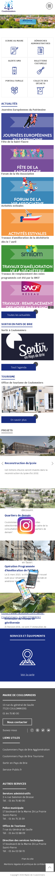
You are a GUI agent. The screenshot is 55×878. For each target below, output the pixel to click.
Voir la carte (27, 674)
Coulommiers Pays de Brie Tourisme (23, 756)
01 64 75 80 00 (11, 713)
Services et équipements (27, 636)
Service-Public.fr (12, 769)
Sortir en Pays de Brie (15, 762)
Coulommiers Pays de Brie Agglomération (26, 749)
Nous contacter (17, 722)
